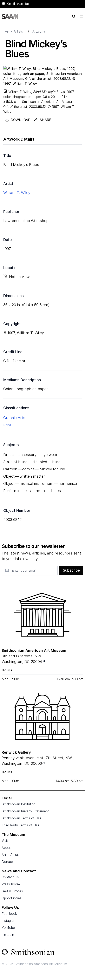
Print (7, 425)
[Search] (74, 16)
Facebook (9, 914)
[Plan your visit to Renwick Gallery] (43, 763)
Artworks (39, 31)
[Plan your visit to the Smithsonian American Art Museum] (42, 614)
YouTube (8, 928)
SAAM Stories (12, 891)
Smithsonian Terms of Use (21, 818)
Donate (7, 862)
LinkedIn (8, 935)
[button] (5, 91)
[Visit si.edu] (42, 953)
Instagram (9, 921)
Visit (5, 841)
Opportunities (11, 898)
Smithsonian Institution (18, 804)
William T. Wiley (16, 192)
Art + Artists (14, 31)
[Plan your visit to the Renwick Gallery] (42, 716)
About (6, 848)
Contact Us (10, 877)
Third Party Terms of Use (20, 825)
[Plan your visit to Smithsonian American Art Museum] (44, 661)
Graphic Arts (14, 418)
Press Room (11, 884)
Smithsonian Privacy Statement (25, 811)
